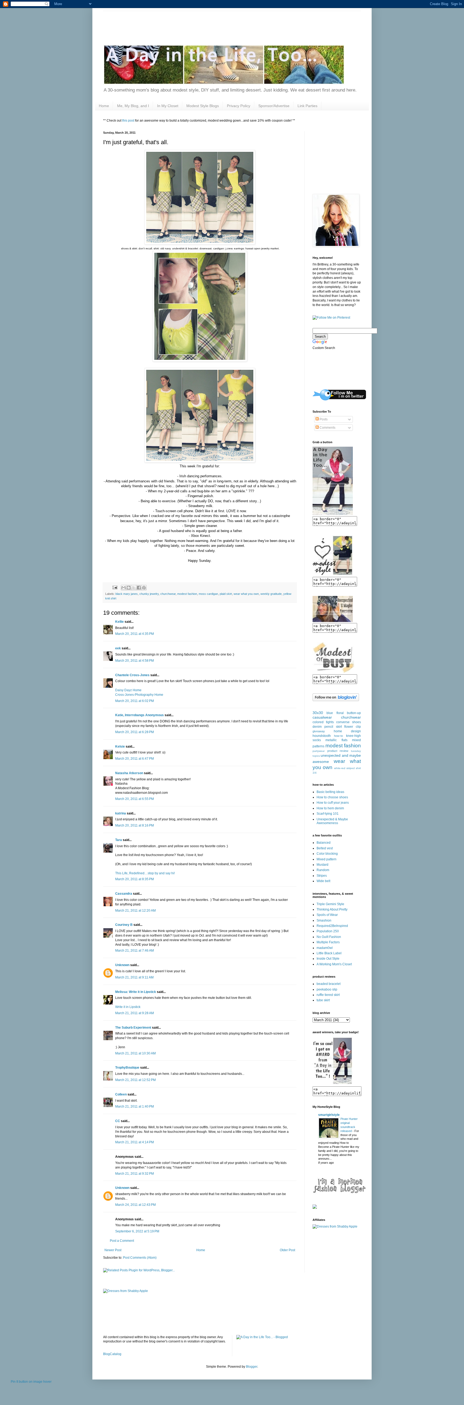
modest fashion (187, 593)
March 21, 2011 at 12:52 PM (135, 1080)
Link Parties (307, 106)
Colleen (121, 1094)
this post (128, 120)
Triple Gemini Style (330, 904)
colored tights (323, 722)
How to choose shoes (332, 797)
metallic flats (336, 740)
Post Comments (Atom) (140, 1258)
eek (118, 648)
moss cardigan (208, 593)
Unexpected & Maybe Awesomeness (332, 821)
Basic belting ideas (330, 792)
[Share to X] (133, 587)
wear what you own (246, 593)
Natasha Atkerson (129, 773)
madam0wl (325, 948)
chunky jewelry (149, 593)
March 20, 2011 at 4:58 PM (134, 661)
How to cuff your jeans (333, 803)
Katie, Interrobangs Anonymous (139, 715)
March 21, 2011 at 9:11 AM (134, 977)
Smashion (324, 920)
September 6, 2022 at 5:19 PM (137, 1231)
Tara (118, 840)
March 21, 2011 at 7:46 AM (134, 950)
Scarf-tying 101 (328, 814)
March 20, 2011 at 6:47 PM (134, 758)
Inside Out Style (328, 958)
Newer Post (112, 1250)
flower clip (352, 727)
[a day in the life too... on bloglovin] (336, 700)
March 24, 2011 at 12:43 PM (135, 1205)
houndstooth (322, 736)
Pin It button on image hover (31, 1382)
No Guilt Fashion (329, 937)
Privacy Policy (238, 106)
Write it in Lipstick (127, 1007)
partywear (319, 750)
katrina (120, 813)
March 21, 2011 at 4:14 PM (134, 1142)
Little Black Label (329, 953)
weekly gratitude (271, 593)
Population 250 (328, 931)
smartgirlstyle (329, 1115)
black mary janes (126, 593)
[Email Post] (114, 587)
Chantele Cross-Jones (132, 675)
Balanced (324, 843)
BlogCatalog (112, 1354)
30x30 (318, 713)
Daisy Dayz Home (128, 690)
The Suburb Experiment (133, 1027)
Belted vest (325, 848)
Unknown (122, 965)
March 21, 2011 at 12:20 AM (135, 910)
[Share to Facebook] (139, 587)
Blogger (251, 1366)
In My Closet (167, 106)
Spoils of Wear (327, 915)
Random (323, 870)
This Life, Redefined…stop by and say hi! (145, 873)
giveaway (319, 731)
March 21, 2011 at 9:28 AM (134, 1013)
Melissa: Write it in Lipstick (135, 992)
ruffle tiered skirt (328, 995)
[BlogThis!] (128, 587)
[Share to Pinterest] (144, 587)
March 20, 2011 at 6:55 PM (134, 799)
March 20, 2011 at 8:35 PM (134, 879)
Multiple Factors (328, 942)
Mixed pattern (326, 859)
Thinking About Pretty (332, 909)
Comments (327, 427)
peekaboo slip (327, 989)
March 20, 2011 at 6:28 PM (134, 732)
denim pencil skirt (327, 727)
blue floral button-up (344, 713)
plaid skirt (226, 593)
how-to (338, 735)
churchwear (168, 593)
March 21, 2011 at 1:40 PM (134, 1106)
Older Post (287, 1250)
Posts (323, 419)
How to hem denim (330, 808)
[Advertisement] (201, 23)
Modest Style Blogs (202, 106)
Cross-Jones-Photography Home (139, 695)
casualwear (322, 717)
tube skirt (323, 1000)
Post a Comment (122, 1241)
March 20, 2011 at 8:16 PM (134, 825)
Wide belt (323, 881)
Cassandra (123, 894)
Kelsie (120, 746)
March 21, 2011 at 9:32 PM (134, 1173)
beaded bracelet (328, 984)
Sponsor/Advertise (273, 106)
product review (338, 750)
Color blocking (327, 854)
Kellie (119, 622)
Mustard (322, 865)
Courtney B (124, 925)
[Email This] (123, 587)
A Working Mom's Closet (334, 964)
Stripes (322, 876)
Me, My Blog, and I (133, 106)
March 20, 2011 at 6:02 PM (134, 701)
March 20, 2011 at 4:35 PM (134, 634)
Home (104, 106)
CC (117, 1121)
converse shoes (348, 722)
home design (347, 731)
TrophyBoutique (127, 1067)
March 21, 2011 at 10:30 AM (135, 1053)
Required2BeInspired (332, 926)
